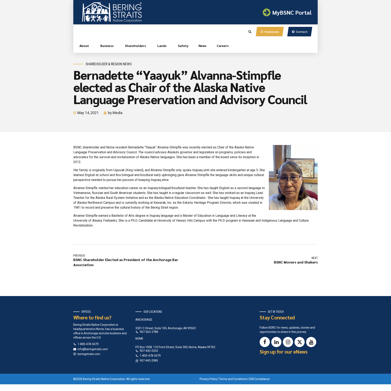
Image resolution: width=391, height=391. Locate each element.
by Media (115, 113)
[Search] (250, 31)
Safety (183, 46)
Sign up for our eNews (283, 351)
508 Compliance (259, 379)
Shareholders (135, 46)
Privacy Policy (208, 379)
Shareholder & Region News (109, 64)
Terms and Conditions (233, 379)
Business (107, 46)
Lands (162, 46)
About (84, 46)
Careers (223, 46)
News (202, 46)
